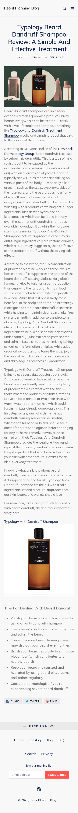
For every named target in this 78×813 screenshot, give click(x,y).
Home (19, 740)
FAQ (61, 740)
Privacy (47, 754)
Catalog (34, 740)
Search (30, 754)
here (16, 513)
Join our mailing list (39, 765)
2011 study (24, 246)
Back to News (41, 726)
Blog (49, 740)
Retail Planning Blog (43, 800)
